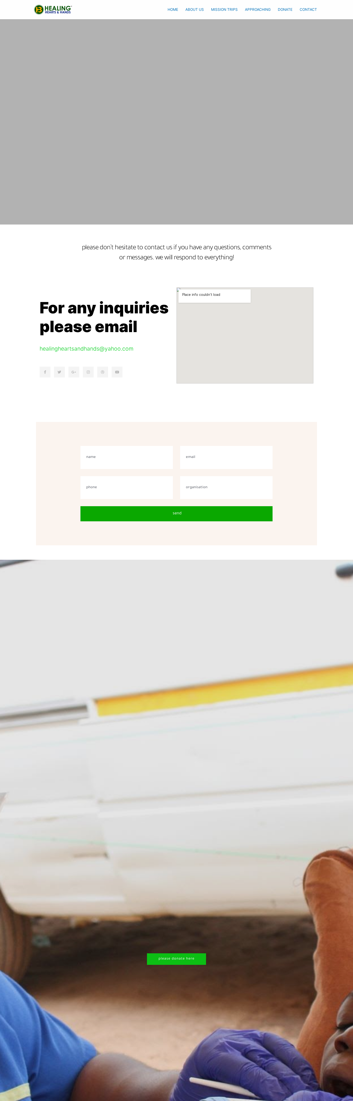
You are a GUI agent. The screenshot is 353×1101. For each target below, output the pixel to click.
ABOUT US (194, 9)
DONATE (285, 9)
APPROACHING (258, 9)
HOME (173, 9)
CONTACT (308, 9)
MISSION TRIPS (224, 9)
